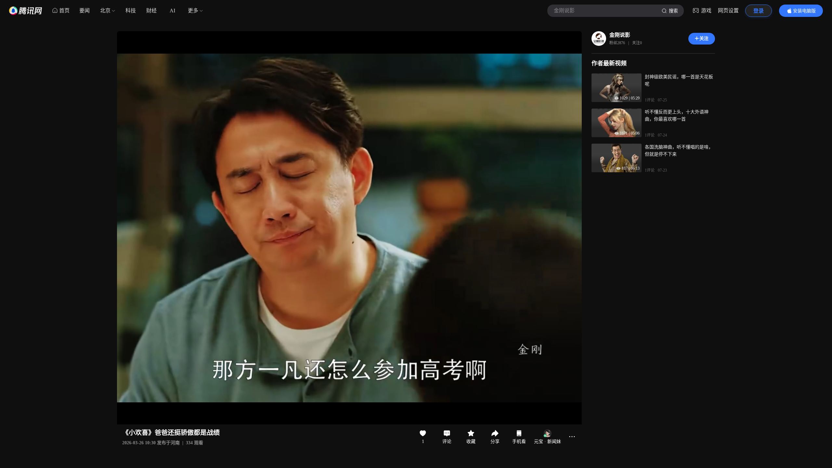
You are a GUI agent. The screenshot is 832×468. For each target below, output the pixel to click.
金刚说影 (619, 35)
